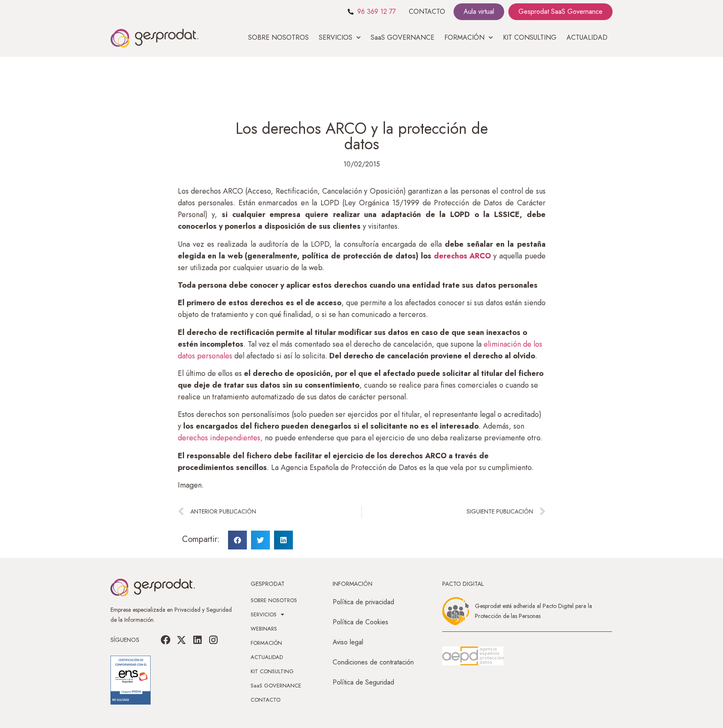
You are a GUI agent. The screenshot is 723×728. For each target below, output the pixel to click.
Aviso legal (348, 642)
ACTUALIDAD (587, 37)
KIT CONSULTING (529, 37)
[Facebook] (165, 639)
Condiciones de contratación (373, 662)
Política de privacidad (363, 602)
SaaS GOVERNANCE (402, 37)
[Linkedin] (197, 639)
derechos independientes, (220, 437)
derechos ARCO (462, 255)
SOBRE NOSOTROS (278, 37)
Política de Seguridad (363, 682)
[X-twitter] (181, 639)
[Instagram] (213, 639)
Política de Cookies (360, 622)
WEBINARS (264, 629)
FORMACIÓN (266, 643)
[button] (237, 540)
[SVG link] (472, 656)
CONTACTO (427, 11)
